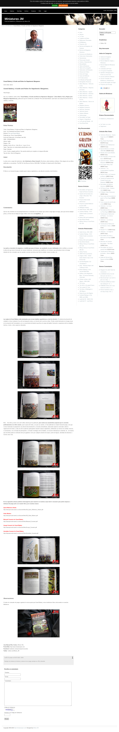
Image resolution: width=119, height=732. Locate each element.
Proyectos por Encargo (106, 84)
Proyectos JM (83, 44)
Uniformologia (82, 115)
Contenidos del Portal (105, 68)
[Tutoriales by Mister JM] (85, 164)
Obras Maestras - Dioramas (86, 93)
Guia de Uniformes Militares (107, 76)
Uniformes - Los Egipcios (106, 231)
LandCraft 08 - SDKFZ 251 (86, 299)
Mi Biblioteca (9, 25)
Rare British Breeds (84, 219)
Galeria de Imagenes (105, 57)
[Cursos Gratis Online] (85, 148)
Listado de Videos (105, 59)
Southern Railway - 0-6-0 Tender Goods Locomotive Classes (86, 213)
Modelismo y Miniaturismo (107, 118)
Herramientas (82, 58)
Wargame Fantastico (84, 107)
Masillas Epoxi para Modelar (107, 152)
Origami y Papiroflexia (85, 119)
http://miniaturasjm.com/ (20, 728)
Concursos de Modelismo (85, 54)
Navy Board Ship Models (106, 141)
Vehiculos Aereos (83, 111)
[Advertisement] (38, 64)
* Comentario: (7, 681)
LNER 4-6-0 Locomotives (85, 253)
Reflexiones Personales (85, 40)
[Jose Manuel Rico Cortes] (82, 181)
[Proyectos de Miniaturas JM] (34, 51)
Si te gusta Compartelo (106, 70)
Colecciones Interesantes (85, 56)
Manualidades (82, 64)
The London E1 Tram (84, 287)
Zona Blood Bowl (83, 123)
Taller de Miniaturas (84, 66)
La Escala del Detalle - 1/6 (86, 121)
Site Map (19, 11)
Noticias (81, 34)
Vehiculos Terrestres (84, 109)
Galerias (12, 11)
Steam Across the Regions (86, 293)
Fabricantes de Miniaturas (86, 70)
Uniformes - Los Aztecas (106, 219)
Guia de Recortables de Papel (108, 82)
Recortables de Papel (84, 117)
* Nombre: (6, 672)
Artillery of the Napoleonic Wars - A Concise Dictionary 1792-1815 (86, 275)
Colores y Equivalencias (85, 62)
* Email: (6, 676)
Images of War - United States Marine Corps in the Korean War (86, 257)
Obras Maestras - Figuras (85, 91)
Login (45, 11)
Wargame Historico (84, 105)
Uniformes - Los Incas (106, 206)
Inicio (5, 11)
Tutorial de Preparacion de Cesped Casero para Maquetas (107, 180)
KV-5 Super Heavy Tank (106, 164)
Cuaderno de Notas (84, 38)
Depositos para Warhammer (107, 144)
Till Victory (82, 283)
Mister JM (36, 728)
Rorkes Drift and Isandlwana (86, 217)
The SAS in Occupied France (86, 285)
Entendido (54, 5)
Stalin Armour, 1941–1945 (85, 209)
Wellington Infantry (84, 207)
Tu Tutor (81, 36)
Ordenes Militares (83, 113)
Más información (63, 5)
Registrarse (103, 126)
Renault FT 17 (104, 229)
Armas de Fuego (83, 74)
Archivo (26, 11)
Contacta (33, 11)
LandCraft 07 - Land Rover (86, 301)
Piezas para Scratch (84, 60)
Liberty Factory (83, 251)
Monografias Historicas (85, 81)
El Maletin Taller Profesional (107, 192)
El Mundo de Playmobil (85, 80)
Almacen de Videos (84, 72)
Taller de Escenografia (85, 68)
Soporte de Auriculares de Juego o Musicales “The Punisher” (85, 195)
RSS (40, 11)
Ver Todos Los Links (105, 124)
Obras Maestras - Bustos (85, 95)
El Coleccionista (83, 78)
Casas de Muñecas (84, 76)
